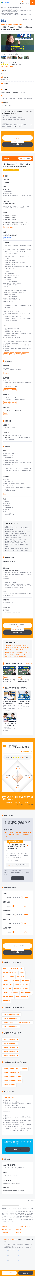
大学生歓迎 (6, 981)
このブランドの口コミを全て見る (24, 804)
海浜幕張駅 (15, 92)
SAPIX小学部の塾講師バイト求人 (17, 13)
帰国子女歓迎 (17, 989)
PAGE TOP (31, 1200)
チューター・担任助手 (8, 977)
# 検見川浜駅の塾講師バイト (10, 1039)
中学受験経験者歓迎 (26, 992)
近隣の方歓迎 (14, 992)
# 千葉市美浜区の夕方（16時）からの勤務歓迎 (15, 1069)
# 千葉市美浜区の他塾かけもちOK (12, 1077)
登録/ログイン (22, 3)
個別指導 (22, 973)
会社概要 (18, 1232)
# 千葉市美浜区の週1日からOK (11, 1073)
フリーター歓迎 (7, 989)
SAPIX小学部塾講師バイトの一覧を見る (13, 1190)
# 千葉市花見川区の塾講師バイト (11, 1014)
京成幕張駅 (6, 217)
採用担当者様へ (6, 1232)
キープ (27, 3)
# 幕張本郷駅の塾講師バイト (10, 1047)
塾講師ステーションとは (8, 1227)
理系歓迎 (25, 985)
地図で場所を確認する (8, 237)
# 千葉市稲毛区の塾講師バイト (11, 1018)
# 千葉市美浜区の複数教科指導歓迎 (12, 1081)
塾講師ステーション (9, 1239)
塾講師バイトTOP (5, 7)
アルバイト (6, 969)
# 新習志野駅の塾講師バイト (10, 1055)
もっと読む (18, 127)
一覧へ (28, 663)
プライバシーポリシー (7, 1230)
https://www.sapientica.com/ (11, 1183)
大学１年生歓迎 (15, 981)
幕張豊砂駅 (6, 219)
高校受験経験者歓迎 (8, 997)
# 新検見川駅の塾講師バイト (10, 1051)
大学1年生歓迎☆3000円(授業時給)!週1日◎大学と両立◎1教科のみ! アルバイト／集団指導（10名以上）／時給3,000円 (17, 647)
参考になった (10, 865)
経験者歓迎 (18, 985)
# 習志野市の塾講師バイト (10, 1022)
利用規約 (18, 1230)
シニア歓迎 (6, 992)
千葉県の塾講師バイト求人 (16, 7)
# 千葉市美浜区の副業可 (9, 1084)
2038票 (19, 64)
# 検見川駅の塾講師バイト (10, 1043)
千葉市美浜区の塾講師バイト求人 (9, 9)
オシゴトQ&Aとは (17, 878)
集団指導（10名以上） (17, 969)
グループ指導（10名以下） (10, 973)
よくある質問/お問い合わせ (23, 1227)
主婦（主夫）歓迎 (7, 985)
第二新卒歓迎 (6, 1001)
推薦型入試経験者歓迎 (22, 997)
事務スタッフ (20, 977)
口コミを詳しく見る (6, 67)
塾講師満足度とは (27, 751)
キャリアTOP (17, 1149)
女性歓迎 (25, 989)
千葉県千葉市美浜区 (6, 92)
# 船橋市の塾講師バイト (25, 1022)
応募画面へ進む (17, 143)
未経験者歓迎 (25, 981)
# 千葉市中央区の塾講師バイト (11, 1026)
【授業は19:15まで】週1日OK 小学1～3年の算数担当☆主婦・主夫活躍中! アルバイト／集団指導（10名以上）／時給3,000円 (17, 654)
